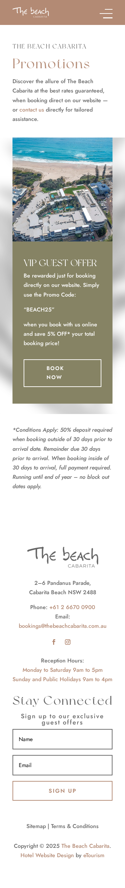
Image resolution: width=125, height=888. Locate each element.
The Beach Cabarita (85, 846)
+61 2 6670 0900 (72, 607)
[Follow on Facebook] (53, 642)
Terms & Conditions (75, 826)
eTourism (94, 855)
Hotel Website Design (47, 855)
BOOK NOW (55, 372)
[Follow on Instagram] (67, 642)
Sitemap (36, 826)
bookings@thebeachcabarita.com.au (63, 626)
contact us (31, 110)
